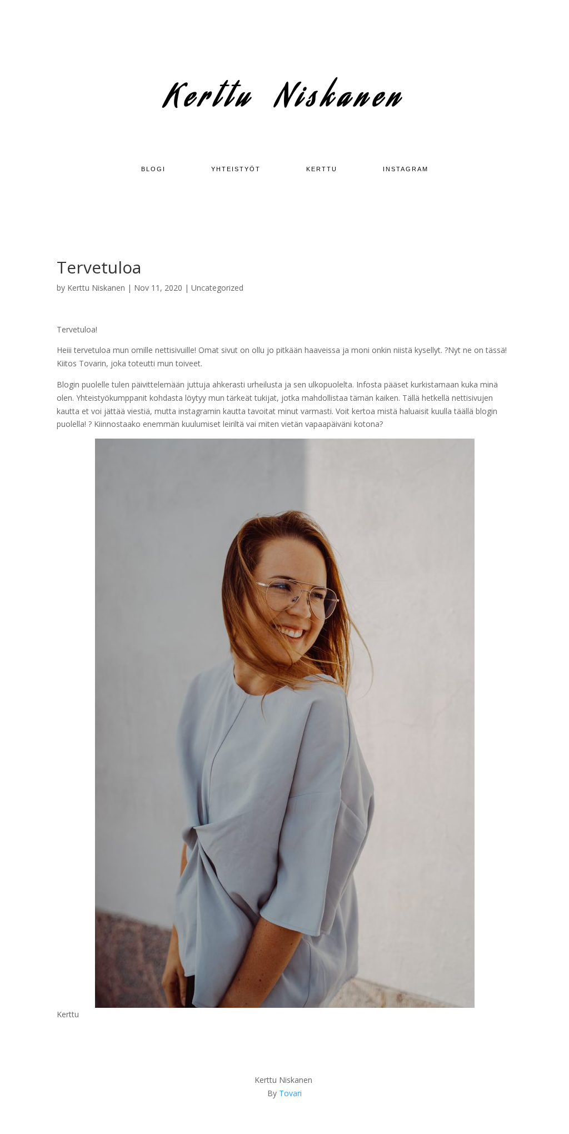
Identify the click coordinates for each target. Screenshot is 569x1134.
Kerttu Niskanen (96, 287)
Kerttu (321, 169)
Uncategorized (217, 287)
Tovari (290, 1093)
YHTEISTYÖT (236, 169)
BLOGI (153, 169)
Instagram (405, 169)
